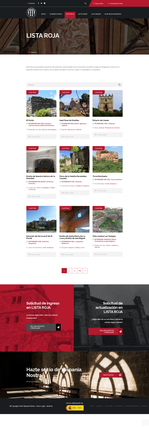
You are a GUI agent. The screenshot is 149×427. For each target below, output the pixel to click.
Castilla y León (79, 247)
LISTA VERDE (108, 406)
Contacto (31, 3)
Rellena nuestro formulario (37, 327)
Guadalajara (45, 187)
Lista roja (70, 14)
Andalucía (113, 184)
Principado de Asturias (112, 128)
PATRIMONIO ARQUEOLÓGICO (105, 239)
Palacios (112, 123)
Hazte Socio (108, 375)
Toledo (108, 245)
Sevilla (107, 184)
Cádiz (44, 247)
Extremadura (52, 129)
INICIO (92, 406)
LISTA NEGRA (119, 406)
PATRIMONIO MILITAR (36, 123)
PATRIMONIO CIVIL (101, 123)
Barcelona (71, 129)
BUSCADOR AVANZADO (132, 406)
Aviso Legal (40, 406)
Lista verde (82, 14)
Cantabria (78, 186)
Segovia (71, 247)
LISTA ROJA (99, 406)
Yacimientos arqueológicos (105, 241)
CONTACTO (144, 406)
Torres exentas (116, 179)
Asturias (101, 128)
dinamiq (49, 406)
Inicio (43, 14)
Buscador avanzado (113, 14)
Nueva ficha (99, 3)
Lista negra (96, 14)
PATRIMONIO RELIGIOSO (70, 123)
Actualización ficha (116, 3)
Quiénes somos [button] (56, 14)
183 (79, 271)
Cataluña (78, 129)
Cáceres (44, 129)
